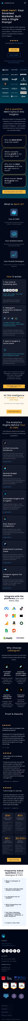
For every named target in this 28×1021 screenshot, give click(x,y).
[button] (14, 881)
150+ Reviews (19, 43)
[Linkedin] (11, 951)
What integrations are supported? (13, 905)
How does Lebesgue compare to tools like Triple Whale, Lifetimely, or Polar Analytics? (13, 914)
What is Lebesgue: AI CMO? (13, 881)
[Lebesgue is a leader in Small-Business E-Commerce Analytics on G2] (14, 986)
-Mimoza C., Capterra (11, 781)
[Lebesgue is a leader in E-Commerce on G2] (21, 986)
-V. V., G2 (5, 747)
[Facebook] (3, 951)
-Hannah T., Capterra (11, 808)
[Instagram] (14, 951)
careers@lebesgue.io (9, 945)
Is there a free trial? (13, 923)
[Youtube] (18, 951)
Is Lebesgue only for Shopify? (13, 897)
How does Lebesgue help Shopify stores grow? (14, 889)
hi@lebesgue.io (7, 943)
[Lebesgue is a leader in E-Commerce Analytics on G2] (6, 986)
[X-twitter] (7, 951)
